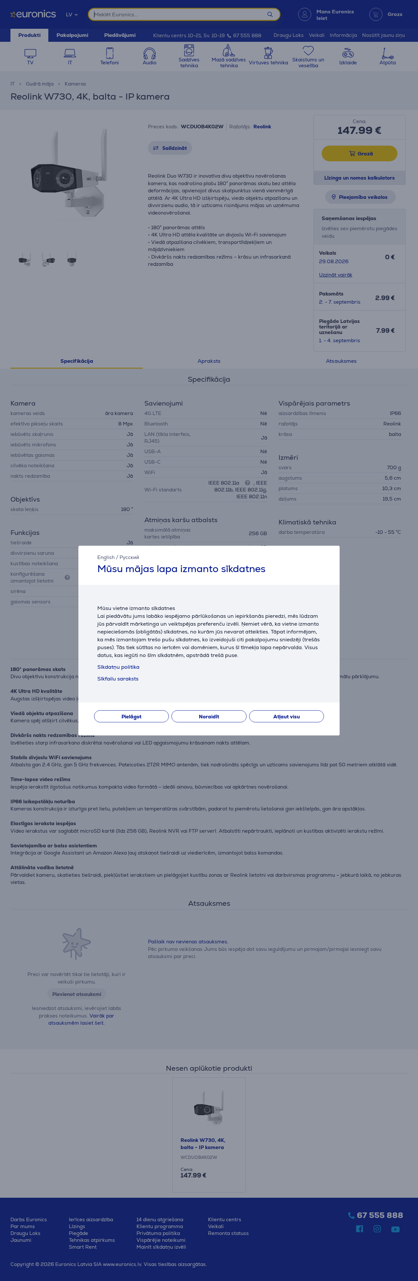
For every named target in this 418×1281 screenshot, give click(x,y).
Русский (129, 557)
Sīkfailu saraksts (117, 678)
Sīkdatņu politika (118, 667)
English (106, 557)
